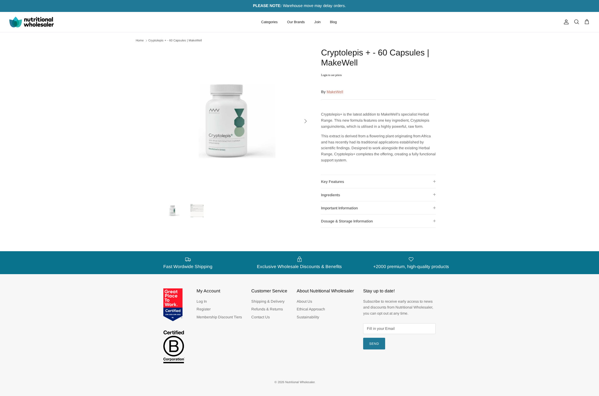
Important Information (339, 208)
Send (374, 343)
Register (204, 309)
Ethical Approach (311, 309)
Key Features (332, 182)
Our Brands (296, 22)
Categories (269, 22)
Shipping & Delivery (268, 301)
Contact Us (260, 317)
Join (317, 22)
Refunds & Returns (267, 309)
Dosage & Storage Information (347, 221)
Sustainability (308, 317)
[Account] (565, 22)
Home (140, 40)
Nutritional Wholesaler (299, 382)
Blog (333, 22)
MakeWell (335, 92)
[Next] (305, 121)
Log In (202, 301)
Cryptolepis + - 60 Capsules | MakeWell (175, 40)
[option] (237, 121)
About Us (304, 301)
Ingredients (330, 195)
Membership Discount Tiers (219, 317)
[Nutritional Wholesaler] (31, 22)
